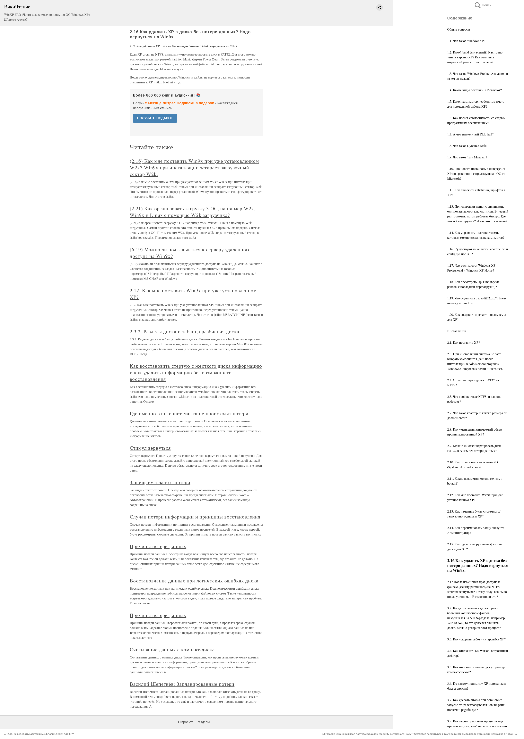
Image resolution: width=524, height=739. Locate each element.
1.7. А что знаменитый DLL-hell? (470, 134)
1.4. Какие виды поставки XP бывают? (474, 90)
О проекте (185, 722)
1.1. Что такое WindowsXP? (466, 41)
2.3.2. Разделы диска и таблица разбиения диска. (185, 331)
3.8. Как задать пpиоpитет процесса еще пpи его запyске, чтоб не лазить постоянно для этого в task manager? (477, 726)
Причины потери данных (158, 546)
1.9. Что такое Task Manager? (467, 157)
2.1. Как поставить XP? (463, 342)
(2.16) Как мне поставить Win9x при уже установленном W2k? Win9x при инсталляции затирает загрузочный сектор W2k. (194, 167)
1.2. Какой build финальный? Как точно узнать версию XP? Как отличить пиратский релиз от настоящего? (475, 57)
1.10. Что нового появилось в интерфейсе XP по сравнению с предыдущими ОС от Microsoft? (476, 173)
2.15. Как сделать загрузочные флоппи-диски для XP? (41, 734)
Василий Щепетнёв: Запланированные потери (182, 684)
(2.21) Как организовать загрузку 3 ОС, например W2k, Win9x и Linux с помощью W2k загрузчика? (192, 211)
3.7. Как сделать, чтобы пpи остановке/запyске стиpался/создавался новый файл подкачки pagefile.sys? (476, 705)
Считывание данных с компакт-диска (172, 649)
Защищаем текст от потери (160, 482)
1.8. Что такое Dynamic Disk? (467, 145)
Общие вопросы (458, 29)
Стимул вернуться (150, 448)
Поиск (482, 5)
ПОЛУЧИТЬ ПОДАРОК (155, 118)
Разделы (203, 722)
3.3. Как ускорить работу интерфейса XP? (476, 639)
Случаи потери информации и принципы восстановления (195, 516)
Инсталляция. (456, 331)
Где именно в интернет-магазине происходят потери (189, 413)
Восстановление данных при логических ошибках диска (194, 580)
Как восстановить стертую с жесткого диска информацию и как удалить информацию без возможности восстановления (196, 372)
